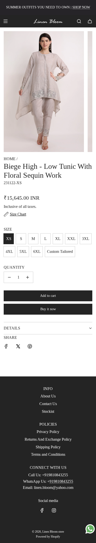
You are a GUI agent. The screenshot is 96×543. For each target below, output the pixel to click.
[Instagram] (53, 510)
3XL (85, 239)
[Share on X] (18, 347)
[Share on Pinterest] (29, 347)
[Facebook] (42, 510)
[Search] (79, 21)
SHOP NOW (81, 7)
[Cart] (89, 21)
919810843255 (61, 481)
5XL (23, 251)
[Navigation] (5, 21)
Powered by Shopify (48, 536)
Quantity (14, 267)
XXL (71, 239)
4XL (9, 251)
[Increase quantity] (27, 277)
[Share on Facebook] (6, 347)
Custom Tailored (60, 251)
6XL (37, 251)
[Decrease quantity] (9, 277)
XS (8, 239)
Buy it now (48, 309)
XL (58, 239)
